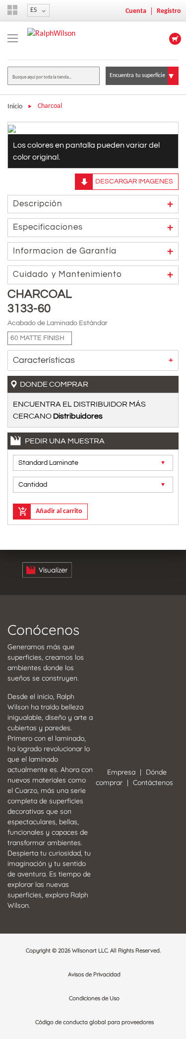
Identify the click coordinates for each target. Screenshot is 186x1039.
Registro (169, 11)
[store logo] (51, 34)
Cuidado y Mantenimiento (67, 274)
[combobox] (53, 76)
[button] (38, 10)
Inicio (14, 106)
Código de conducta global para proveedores (94, 1022)
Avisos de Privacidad (94, 974)
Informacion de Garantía (65, 251)
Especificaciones (48, 227)
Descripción (37, 203)
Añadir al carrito (59, 511)
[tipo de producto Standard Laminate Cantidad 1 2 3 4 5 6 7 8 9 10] (93, 477)
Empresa (121, 772)
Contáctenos (153, 782)
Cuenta (135, 11)
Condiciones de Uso (94, 998)
